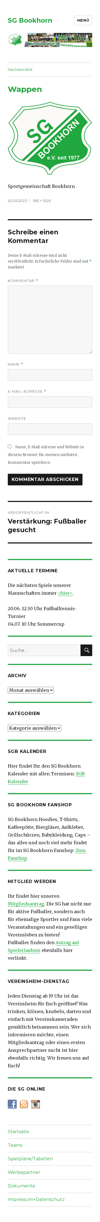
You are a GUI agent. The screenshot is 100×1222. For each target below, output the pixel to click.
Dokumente (21, 1186)
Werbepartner (24, 1172)
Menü (83, 20)
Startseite (18, 1131)
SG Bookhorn (30, 20)
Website (17, 418)
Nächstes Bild (20, 69)
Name (15, 364)
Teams (15, 1145)
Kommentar (23, 280)
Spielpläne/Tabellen (30, 1158)
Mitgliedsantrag (26, 904)
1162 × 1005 (42, 200)
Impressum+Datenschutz (36, 1199)
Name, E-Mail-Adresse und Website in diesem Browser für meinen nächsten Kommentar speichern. (46, 455)
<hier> (65, 593)
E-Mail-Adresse (27, 391)
